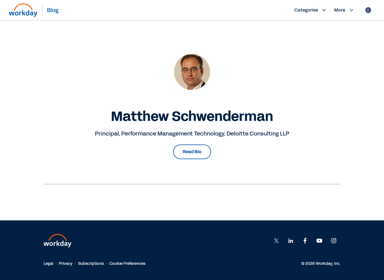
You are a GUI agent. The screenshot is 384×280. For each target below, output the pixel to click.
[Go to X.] (276, 240)
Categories (306, 10)
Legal (48, 263)
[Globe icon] (368, 10)
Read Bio (192, 151)
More (339, 10)
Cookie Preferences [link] (127, 263)
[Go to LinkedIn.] (290, 240)
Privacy (66, 263)
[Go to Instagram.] (333, 240)
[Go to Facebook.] (305, 240)
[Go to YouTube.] (319, 240)
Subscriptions (91, 263)
